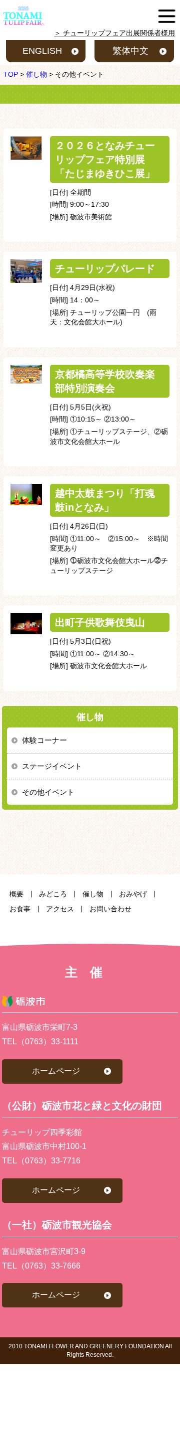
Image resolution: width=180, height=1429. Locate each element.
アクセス (60, 909)
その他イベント (48, 792)
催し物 (93, 894)
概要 (17, 894)
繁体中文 (130, 51)
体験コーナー (44, 740)
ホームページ (56, 1071)
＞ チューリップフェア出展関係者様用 (114, 33)
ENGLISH (42, 51)
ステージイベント (52, 766)
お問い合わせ (111, 909)
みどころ (53, 894)
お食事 (20, 909)
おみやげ (133, 894)
